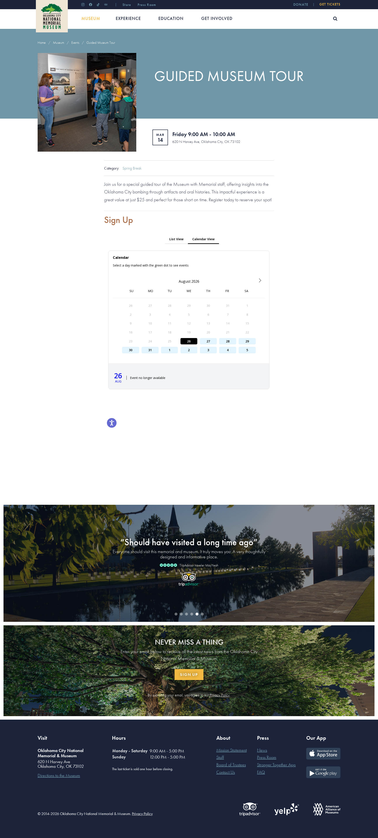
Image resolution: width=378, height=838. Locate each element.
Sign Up (189, 674)
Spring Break (132, 168)
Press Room (266, 757)
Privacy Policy (220, 695)
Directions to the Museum (59, 775)
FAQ (261, 772)
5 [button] (197, 614)
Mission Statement (231, 750)
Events (75, 42)
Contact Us (225, 772)
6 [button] (202, 614)
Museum (58, 42)
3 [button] (186, 614)
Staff (220, 757)
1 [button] (176, 614)
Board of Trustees (231, 765)
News (262, 750)
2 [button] (181, 614)
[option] (189, 559)
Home (42, 42)
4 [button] (191, 614)
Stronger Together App (276, 765)
